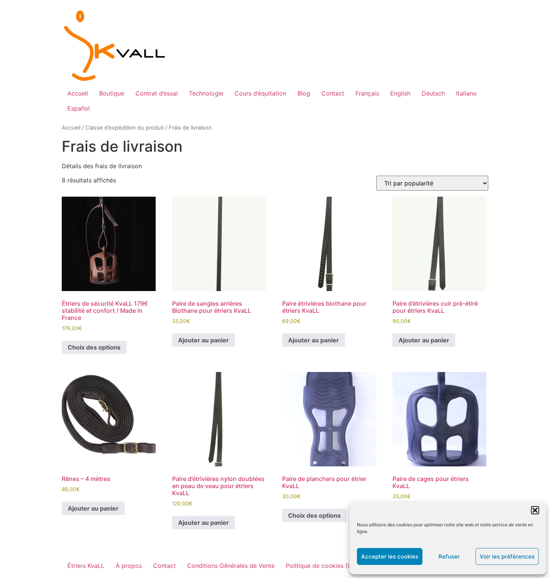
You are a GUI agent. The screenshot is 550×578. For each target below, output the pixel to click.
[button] (535, 510)
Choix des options (94, 347)
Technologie (206, 93)
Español (78, 108)
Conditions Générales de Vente (231, 565)
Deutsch (433, 93)
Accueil (77, 93)
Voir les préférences (507, 556)
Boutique (111, 93)
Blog (303, 93)
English (400, 93)
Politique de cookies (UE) (322, 565)
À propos (129, 565)
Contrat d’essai (156, 93)
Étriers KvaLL (85, 565)
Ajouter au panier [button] (203, 340)
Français (367, 93)
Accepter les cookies (389, 556)
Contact (332, 93)
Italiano (466, 93)
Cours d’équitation (260, 93)
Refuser (449, 556)
